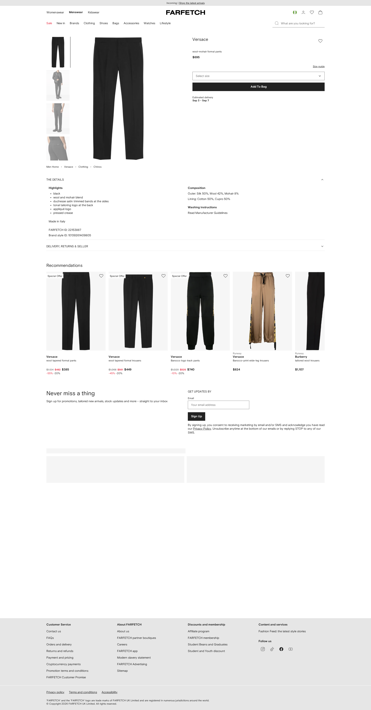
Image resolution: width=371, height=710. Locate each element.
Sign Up (196, 416)
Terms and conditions (83, 692)
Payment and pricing (59, 657)
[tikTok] (272, 649)
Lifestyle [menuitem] (165, 23)
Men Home (52, 167)
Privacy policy (55, 692)
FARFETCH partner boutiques (136, 637)
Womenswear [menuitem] (55, 12)
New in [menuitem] (61, 23)
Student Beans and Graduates (207, 644)
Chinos (97, 167)
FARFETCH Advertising (132, 664)
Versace (68, 167)
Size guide (319, 66)
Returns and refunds (59, 650)
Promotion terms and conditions (67, 670)
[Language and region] (295, 12)
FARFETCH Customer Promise (66, 677)
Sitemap (122, 670)
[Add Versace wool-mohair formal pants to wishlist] (320, 41)
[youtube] (290, 649)
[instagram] (263, 649)
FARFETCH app (127, 650)
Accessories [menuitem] (131, 23)
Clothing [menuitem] (89, 23)
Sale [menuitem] (49, 23)
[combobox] (258, 76)
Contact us (53, 631)
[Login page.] (303, 12)
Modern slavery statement (134, 657)
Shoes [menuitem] (104, 23)
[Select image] (58, 52)
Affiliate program (198, 631)
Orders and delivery (59, 644)
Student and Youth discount (206, 650)
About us (123, 631)
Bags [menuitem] (115, 23)
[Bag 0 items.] (320, 12)
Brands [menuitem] (74, 23)
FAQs (50, 637)
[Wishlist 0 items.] (312, 12)
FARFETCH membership (203, 637)
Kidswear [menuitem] (93, 12)
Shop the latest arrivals (192, 3)
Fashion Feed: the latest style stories (282, 631)
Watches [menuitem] (149, 23)
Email (191, 398)
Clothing (83, 167)
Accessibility (109, 692)
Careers (122, 644)
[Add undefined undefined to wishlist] (101, 276)
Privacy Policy (202, 428)
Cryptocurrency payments (63, 664)
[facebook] (281, 649)
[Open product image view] (118, 98)
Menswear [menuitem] (76, 12)
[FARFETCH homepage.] (185, 12)
